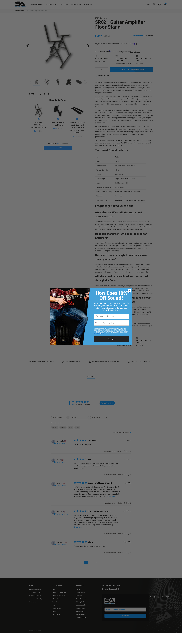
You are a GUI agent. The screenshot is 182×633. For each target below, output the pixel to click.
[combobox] (97, 323)
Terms (102, 333)
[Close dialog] (129, 291)
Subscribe (112, 339)
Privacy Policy (97, 333)
